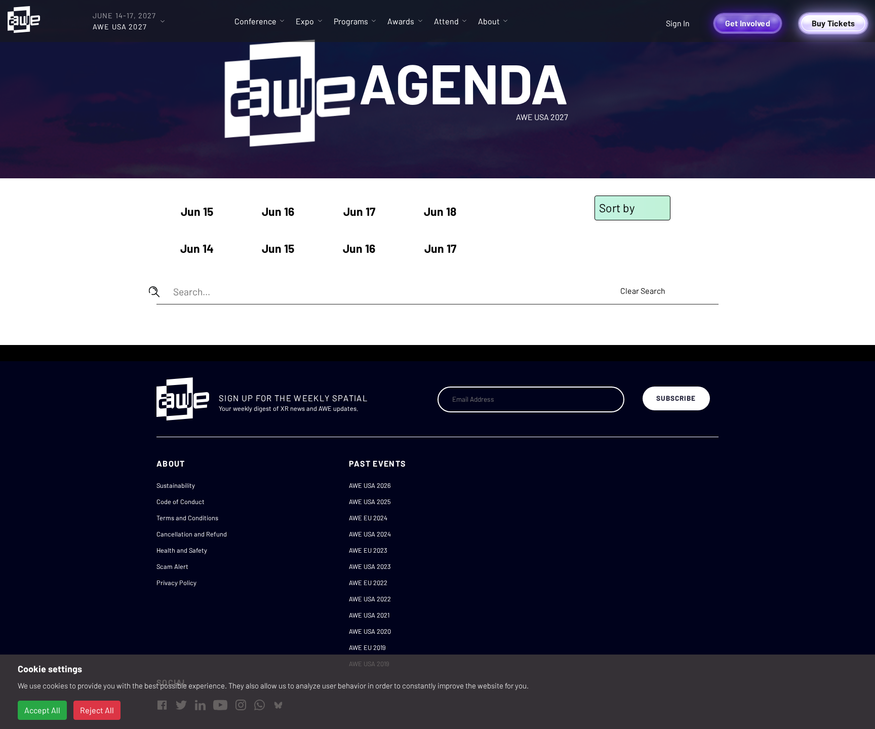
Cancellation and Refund (191, 534)
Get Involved (747, 23)
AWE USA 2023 (370, 566)
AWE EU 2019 (367, 647)
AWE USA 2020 (370, 631)
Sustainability (175, 485)
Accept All (42, 710)
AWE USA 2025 (370, 501)
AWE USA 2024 (370, 534)
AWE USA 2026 (370, 485)
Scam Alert (172, 566)
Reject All (97, 710)
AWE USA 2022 (370, 599)
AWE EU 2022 (368, 583)
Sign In (678, 23)
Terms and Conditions (187, 518)
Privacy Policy (176, 583)
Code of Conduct (180, 501)
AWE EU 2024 (368, 518)
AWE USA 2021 (369, 615)
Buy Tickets (833, 23)
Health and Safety (181, 550)
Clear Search (642, 290)
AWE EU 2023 (368, 550)
